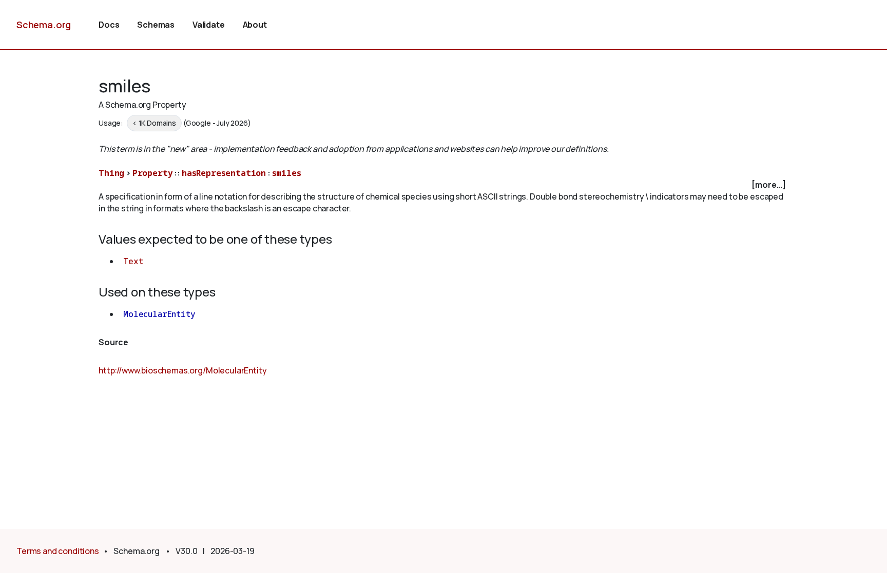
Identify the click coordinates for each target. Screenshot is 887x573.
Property (152, 173)
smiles (286, 173)
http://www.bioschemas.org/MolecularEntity (182, 370)
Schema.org (43, 24)
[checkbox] (443, 185)
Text (133, 261)
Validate (208, 24)
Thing (111, 173)
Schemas (156, 24)
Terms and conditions (57, 551)
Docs (109, 24)
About (255, 24)
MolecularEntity (159, 314)
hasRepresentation (224, 173)
